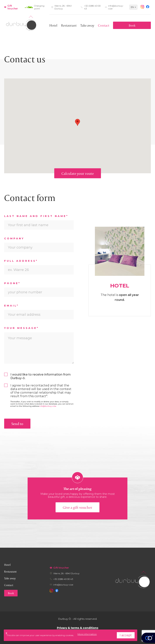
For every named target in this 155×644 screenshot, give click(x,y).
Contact (103, 25)
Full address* (21, 260)
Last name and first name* (36, 215)
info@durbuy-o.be (47, 406)
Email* (11, 305)
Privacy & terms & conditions (77, 628)
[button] (77, 122)
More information (87, 634)
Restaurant (69, 25)
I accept (126, 635)
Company (14, 238)
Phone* (12, 283)
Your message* (21, 327)
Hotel (53, 25)
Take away (87, 25)
